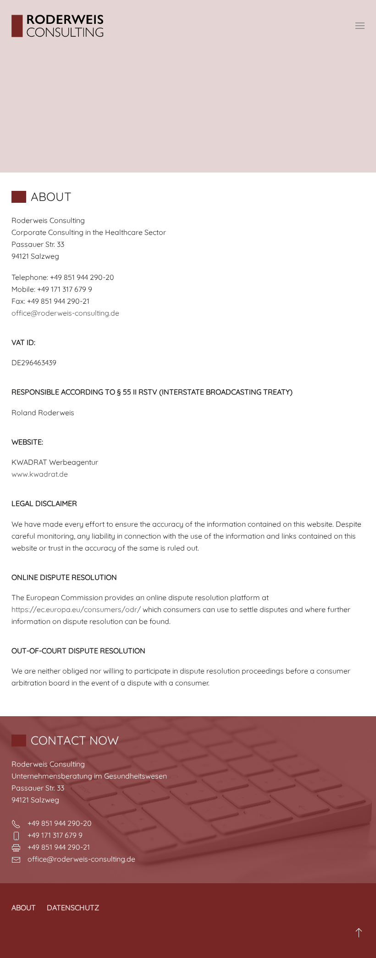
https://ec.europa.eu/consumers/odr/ (76, 609)
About (23, 907)
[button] (360, 25)
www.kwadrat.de (39, 474)
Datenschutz (73, 907)
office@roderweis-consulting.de (65, 312)
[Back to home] (57, 25)
